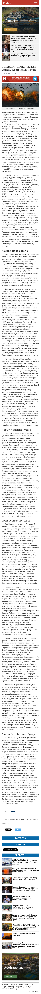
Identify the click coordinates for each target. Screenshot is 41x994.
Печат (13, 811)
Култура (29, 987)
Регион (26, 985)
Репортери (14, 989)
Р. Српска (19, 985)
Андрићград (20, 987)
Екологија (11, 987)
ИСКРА (7, 2)
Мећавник (5, 989)
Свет (32, 985)
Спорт (4, 987)
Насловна (5, 985)
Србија (12, 985)
